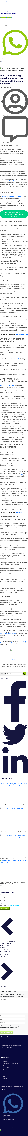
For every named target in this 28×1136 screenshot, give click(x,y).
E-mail (2, 901)
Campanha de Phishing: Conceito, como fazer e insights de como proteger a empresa (13, 857)
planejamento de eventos (13, 358)
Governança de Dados (21, 334)
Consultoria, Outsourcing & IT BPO (11, 1063)
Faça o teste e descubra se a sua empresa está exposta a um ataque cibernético (14, 214)
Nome (2, 898)
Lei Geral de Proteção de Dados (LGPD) (11, 196)
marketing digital (11, 181)
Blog (4, 1072)
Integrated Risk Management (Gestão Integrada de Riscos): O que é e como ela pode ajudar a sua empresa (14, 805)
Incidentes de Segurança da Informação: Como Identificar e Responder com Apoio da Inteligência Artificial (14, 832)
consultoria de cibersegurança (8, 633)
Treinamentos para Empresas (10, 1065)
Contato (5, 1076)
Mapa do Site (6, 1078)
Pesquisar (3, 673)
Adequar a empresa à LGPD (7, 385)
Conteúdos (5, 1070)
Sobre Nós (5, 1061)
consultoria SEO (18, 475)
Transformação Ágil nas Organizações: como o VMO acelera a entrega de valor (12, 883)
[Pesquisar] (24, 673)
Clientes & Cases (7, 1067)
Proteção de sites (20, 512)
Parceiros (5, 1074)
